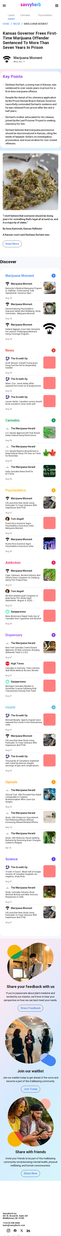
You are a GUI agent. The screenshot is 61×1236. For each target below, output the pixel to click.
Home (6, 23)
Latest (11, 15)
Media (16, 23)
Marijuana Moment (28, 58)
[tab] (11, 15)
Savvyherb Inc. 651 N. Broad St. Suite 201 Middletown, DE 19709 (15, 1215)
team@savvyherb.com (14, 1225)
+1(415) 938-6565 (11, 1223)
